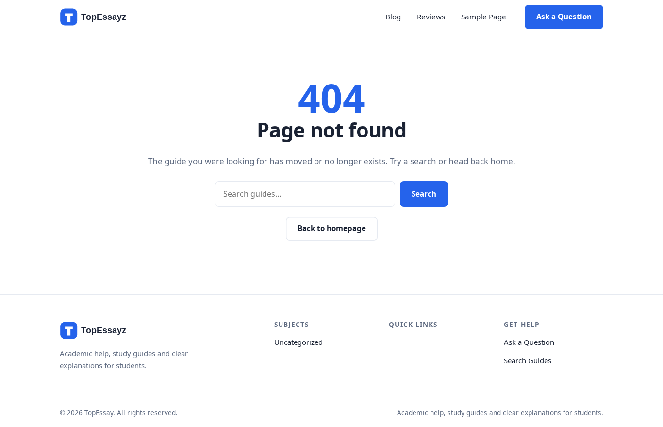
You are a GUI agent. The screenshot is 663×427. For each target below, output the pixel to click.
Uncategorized (298, 342)
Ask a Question (564, 16)
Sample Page (483, 16)
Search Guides (527, 360)
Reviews (431, 16)
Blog (393, 16)
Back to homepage (332, 228)
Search (424, 194)
